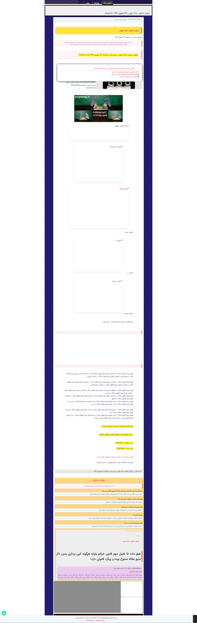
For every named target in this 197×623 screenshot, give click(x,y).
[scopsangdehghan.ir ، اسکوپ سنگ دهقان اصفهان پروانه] (119, 85)
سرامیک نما (113, 457)
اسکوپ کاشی (115, 434)
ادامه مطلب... (137, 471)
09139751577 (119, 443)
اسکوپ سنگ (107, 3)
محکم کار (104, 426)
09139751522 (121, 448)
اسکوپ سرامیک (104, 434)
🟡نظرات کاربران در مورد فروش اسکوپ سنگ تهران (125, 72)
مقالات (88, 3)
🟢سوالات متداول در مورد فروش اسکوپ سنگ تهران (125, 74)
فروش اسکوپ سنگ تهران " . (130, 541)
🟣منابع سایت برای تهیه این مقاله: (130, 77)
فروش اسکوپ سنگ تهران (135, 575)
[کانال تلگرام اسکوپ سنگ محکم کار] (98, 208)
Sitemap (96, 3)
